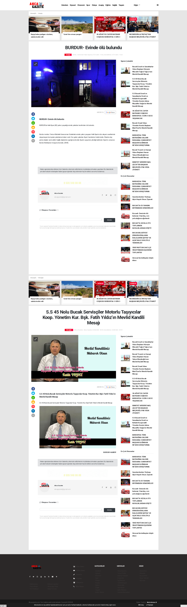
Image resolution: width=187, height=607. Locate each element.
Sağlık (114, 5)
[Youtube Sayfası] (42, 577)
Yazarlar (79, 574)
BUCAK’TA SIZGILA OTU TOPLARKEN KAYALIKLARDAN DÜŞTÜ (141, 225)
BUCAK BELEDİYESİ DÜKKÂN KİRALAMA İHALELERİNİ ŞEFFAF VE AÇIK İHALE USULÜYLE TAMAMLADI (141, 238)
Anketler (142, 573)
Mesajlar (40, 278)
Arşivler (79, 578)
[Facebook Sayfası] (30, 577)
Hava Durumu (122, 571)
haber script (113, 602)
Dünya (94, 5)
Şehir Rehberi (122, 590)
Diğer (136, 5)
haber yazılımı (77, 602)
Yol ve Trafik (122, 573)
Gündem (64, 5)
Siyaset (73, 5)
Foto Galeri (80, 566)
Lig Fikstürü (121, 580)
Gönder (109, 220)
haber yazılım (104, 602)
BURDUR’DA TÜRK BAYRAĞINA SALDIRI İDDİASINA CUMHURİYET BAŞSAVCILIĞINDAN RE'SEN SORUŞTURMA (142, 140)
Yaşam (121, 5)
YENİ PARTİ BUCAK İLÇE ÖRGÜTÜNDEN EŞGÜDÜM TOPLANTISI (142, 250)
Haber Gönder (52, 589)
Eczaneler (121, 578)
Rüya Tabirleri (144, 578)
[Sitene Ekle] (57, 577)
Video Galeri (80, 570)
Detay (142, 605)
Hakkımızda (34, 584)
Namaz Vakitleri (123, 576)
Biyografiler (143, 576)
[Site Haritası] (53, 577)
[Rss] (49, 577)
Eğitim (108, 5)
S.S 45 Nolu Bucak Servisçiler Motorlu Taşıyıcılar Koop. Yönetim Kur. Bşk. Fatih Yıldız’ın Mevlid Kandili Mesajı (142, 84)
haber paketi (87, 602)
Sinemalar (121, 585)
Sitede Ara (143, 571)
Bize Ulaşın (80, 586)
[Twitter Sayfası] (34, 577)
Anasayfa (33, 13)
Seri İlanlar (121, 587)
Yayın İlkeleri (34, 586)
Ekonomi (81, 5)
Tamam (150, 605)
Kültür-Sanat (99, 592)
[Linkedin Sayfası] (45, 577)
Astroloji (142, 580)
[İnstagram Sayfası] (38, 577)
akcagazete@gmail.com (62, 197)
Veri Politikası (34, 589)
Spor (88, 5)
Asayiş (101, 5)
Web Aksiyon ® (152, 602)
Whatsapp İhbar (53, 586)
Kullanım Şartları (53, 584)
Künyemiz (79, 582)
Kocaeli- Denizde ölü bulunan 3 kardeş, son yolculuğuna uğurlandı (140, 215)
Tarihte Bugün (122, 583)
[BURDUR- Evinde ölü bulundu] (73, 83)
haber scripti (95, 602)
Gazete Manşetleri (124, 592)
